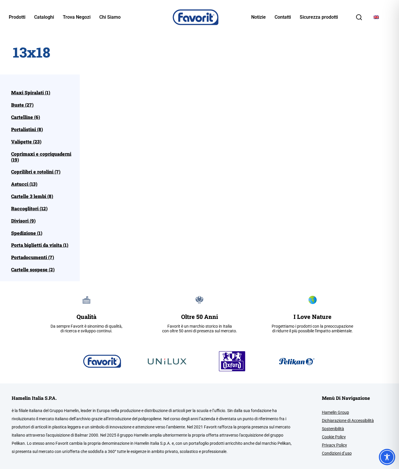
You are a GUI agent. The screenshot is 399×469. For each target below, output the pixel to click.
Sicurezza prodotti (319, 17)
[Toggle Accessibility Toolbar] (387, 457)
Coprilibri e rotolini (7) (35, 172)
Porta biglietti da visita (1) (39, 245)
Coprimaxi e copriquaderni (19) (41, 157)
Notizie (258, 17)
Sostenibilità (333, 428)
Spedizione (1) (26, 233)
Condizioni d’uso (337, 453)
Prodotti (17, 17)
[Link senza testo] (358, 19)
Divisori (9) (23, 221)
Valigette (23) (26, 142)
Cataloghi (44, 17)
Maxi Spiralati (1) (30, 92)
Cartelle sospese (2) (33, 269)
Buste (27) (22, 105)
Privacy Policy (334, 445)
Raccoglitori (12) (29, 208)
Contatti (283, 17)
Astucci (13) (24, 184)
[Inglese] (376, 17)
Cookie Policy (334, 437)
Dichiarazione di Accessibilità (348, 420)
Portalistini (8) (27, 129)
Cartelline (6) (25, 117)
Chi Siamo (110, 17)
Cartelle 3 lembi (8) (32, 196)
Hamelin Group (335, 412)
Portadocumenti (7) (32, 257)
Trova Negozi (77, 17)
